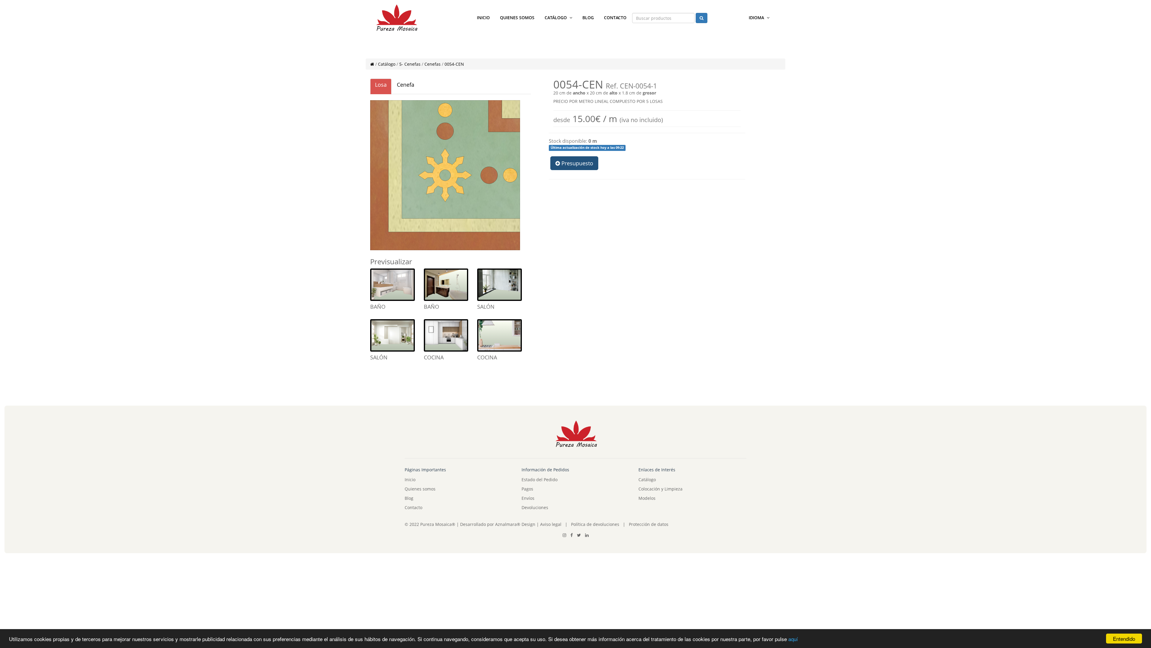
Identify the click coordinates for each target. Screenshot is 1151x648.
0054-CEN (454, 64)
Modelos (647, 498)
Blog (588, 17)
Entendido (1124, 638)
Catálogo (556, 17)
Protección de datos (648, 524)
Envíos (528, 498)
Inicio (483, 17)
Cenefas (432, 64)
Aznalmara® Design (515, 524)
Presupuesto (576, 163)
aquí (793, 639)
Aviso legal (550, 524)
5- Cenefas (410, 64)
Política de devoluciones (595, 524)
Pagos (527, 489)
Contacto (615, 17)
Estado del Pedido (540, 479)
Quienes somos (517, 17)
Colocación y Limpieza (660, 489)
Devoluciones (535, 507)
